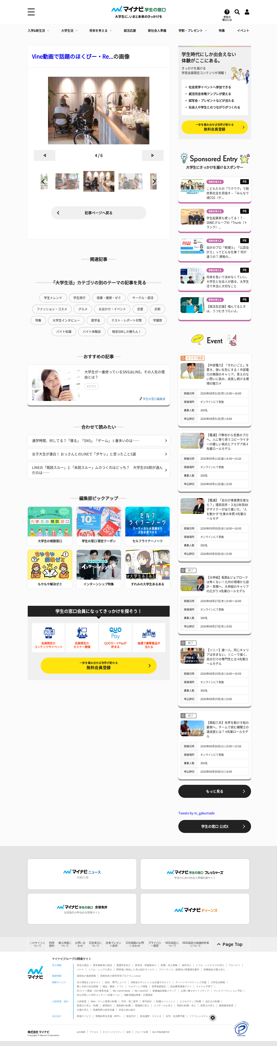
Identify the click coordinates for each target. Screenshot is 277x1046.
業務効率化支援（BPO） (108, 1016)
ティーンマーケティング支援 (191, 982)
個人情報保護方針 (161, 1032)
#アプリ (91, 386)
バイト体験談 (92, 331)
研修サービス (84, 1016)
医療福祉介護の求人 (214, 969)
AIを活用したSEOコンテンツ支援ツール (98, 995)
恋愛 (140, 309)
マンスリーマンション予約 (228, 990)
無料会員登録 (99, 665)
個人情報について (64, 944)
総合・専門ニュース (115, 982)
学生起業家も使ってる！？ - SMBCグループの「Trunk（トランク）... (226, 223)
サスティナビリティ (112, 1032)
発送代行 (131, 1016)
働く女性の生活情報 (87, 986)
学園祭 (157, 320)
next (153, 155)
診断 (158, 309)
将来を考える (98, 30)
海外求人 (186, 965)
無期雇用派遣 (226, 1005)
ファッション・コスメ (52, 309)
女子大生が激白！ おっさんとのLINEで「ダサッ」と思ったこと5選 (84, 454)
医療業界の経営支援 (103, 1010)
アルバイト (234, 965)
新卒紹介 (147, 1001)
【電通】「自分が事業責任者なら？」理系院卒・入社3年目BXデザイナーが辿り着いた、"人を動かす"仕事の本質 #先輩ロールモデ (227, 509)
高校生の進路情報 (86, 975)
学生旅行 (79, 297)
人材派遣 (81, 1001)
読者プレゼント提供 (113, 944)
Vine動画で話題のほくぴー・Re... (72, 56)
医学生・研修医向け (145, 965)
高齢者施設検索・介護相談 (138, 995)
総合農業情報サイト (181, 986)
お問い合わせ (80, 944)
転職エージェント (165, 1001)
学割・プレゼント (191, 30)
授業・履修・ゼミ (109, 297)
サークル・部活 (142, 297)
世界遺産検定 (159, 986)
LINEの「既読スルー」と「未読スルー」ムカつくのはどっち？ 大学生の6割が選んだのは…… (97, 470)
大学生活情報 (218, 982)
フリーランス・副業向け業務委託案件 (179, 969)
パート (80, 969)
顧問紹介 (107, 1005)
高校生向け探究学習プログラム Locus (120, 975)
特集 (222, 30)
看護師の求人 (142, 1005)
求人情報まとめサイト (89, 982)
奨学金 (95, 320)
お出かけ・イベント (112, 309)
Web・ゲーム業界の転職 (104, 1001)
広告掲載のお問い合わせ (135, 944)
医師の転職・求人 (186, 1005)
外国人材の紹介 (127, 1010)
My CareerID (141, 990)
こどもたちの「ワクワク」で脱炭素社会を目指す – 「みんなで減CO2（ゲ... (227, 193)
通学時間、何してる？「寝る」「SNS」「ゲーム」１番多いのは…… (85, 440)
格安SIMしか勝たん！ (126, 331)
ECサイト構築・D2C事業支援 (93, 990)
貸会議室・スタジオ (150, 1016)
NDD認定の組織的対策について (195, 944)
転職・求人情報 (169, 965)
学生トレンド (53, 297)
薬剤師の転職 (123, 1005)
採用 (128, 1032)
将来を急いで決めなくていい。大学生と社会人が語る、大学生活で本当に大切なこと (227, 281)
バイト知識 (63, 331)
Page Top (233, 944)
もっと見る (214, 791)
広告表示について (95, 944)
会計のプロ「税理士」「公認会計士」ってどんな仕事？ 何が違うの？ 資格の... (227, 252)
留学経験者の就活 (102, 965)
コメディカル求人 (163, 1005)
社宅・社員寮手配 (175, 1016)
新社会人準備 (157, 30)
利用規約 (51, 944)
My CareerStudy (121, 990)
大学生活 (67, 30)
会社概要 (81, 1032)
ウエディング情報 (137, 986)
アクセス (94, 1032)
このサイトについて (37, 944)
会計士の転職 (212, 1001)
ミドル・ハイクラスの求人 (210, 965)
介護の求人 (83, 1010)
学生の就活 (83, 965)
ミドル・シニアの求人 (100, 969)
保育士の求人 (207, 1005)
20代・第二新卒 (129, 1001)
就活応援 (130, 30)
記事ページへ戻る (99, 213)
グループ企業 (141, 1032)
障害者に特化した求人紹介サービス (135, 969)
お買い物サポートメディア (195, 990)
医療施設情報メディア (164, 990)
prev (44, 155)
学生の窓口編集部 (154, 399)
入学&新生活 (36, 30)
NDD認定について (172, 944)
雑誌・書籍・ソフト (113, 986)
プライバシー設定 (154, 944)
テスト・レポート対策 (126, 320)
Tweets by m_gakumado (196, 813)
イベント (243, 30)
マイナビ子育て (204, 986)
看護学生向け (123, 965)
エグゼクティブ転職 (190, 1001)
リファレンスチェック (201, 1016)
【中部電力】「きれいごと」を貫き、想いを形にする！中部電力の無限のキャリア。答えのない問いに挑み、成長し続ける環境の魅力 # (227, 374)
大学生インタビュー (66, 320)
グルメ (82, 309)
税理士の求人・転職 (87, 1005)
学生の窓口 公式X (214, 826)
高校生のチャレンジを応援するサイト (151, 982)
